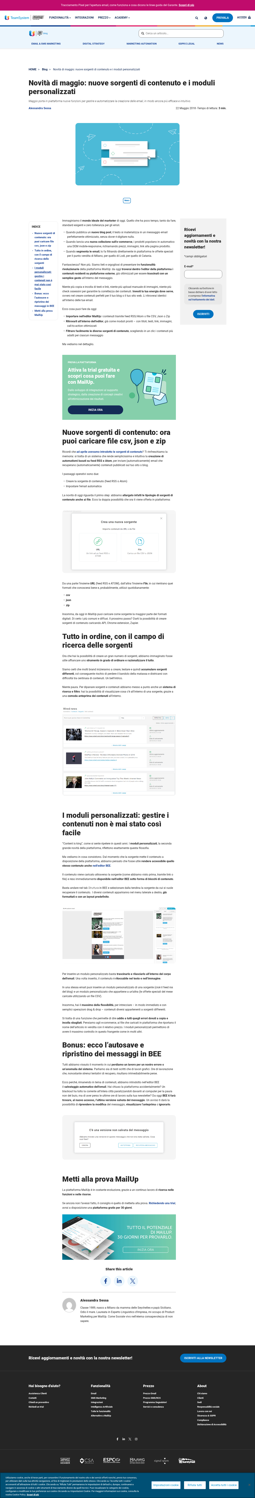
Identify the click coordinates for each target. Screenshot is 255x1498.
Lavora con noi (204, 1411)
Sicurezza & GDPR (206, 1415)
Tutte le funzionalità (100, 1411)
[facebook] (105, 1281)
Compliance (203, 1420)
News (220, 43)
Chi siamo (202, 1393)
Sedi (199, 1402)
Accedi (242, 17)
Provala (222, 17)
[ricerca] (196, 18)
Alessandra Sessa (40, 108)
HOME (32, 69)
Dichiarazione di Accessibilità (211, 1424)
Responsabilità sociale (208, 1406)
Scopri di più (186, 5)
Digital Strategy (94, 43)
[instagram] (136, 1438)
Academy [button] (121, 17)
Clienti (200, 1398)
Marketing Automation (142, 43)
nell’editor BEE (101, 865)
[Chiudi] (249, 1485)
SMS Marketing (98, 1398)
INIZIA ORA (95, 409)
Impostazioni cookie (166, 1485)
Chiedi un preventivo (39, 1402)
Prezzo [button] (103, 17)
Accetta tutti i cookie (224, 1485)
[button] (43, 226)
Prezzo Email (149, 1393)
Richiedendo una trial (162, 1203)
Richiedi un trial (36, 1406)
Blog (45, 69)
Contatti (32, 1398)
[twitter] (132, 1281)
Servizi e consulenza (153, 1406)
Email (93, 1393)
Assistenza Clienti (38, 1393)
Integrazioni (84, 17)
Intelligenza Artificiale (102, 1406)
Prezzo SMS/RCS (152, 1398)
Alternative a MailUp (101, 1415)
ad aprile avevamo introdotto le (109, 451)
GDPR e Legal (186, 43)
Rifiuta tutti (195, 1485)
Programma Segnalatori (155, 1402)
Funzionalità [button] (59, 17)
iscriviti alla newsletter (203, 1358)
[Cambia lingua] (205, 18)
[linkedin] (119, 1281)
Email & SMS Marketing (46, 43)
